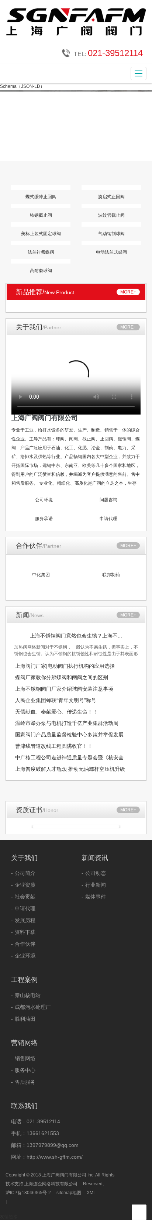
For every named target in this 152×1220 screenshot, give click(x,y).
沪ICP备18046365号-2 (28, 1192)
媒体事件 (95, 897)
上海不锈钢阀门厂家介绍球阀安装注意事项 (64, 689)
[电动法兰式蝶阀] (111, 243)
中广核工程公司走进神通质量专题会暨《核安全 (69, 757)
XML (91, 1192)
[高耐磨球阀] (40, 261)
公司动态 (95, 873)
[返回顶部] (139, 1212)
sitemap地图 (68, 1192)
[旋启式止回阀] (111, 187)
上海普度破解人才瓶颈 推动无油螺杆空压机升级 (70, 769)
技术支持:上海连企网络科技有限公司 (41, 1183)
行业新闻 (95, 885)
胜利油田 (25, 1019)
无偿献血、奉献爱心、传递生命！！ (56, 712)
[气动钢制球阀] (111, 224)
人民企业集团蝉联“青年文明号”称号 (55, 700)
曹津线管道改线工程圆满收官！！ (54, 746)
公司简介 (25, 873)
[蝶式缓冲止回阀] (40, 187)
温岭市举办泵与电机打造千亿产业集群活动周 (66, 723)
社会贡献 (25, 897)
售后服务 (25, 1082)
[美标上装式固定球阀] (40, 224)
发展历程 (25, 920)
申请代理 (25, 908)
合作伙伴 (25, 944)
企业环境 (25, 956)
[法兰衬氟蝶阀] (40, 243)
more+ (128, 292)
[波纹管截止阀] (111, 206)
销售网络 (25, 1058)
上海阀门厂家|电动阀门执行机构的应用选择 (65, 666)
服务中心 (25, 1070)
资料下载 (25, 932)
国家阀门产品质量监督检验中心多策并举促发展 (69, 735)
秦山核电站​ (28, 995)
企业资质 (25, 885)
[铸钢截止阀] (40, 206)
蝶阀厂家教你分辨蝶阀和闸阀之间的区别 (61, 677)
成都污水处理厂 (33, 1007)
